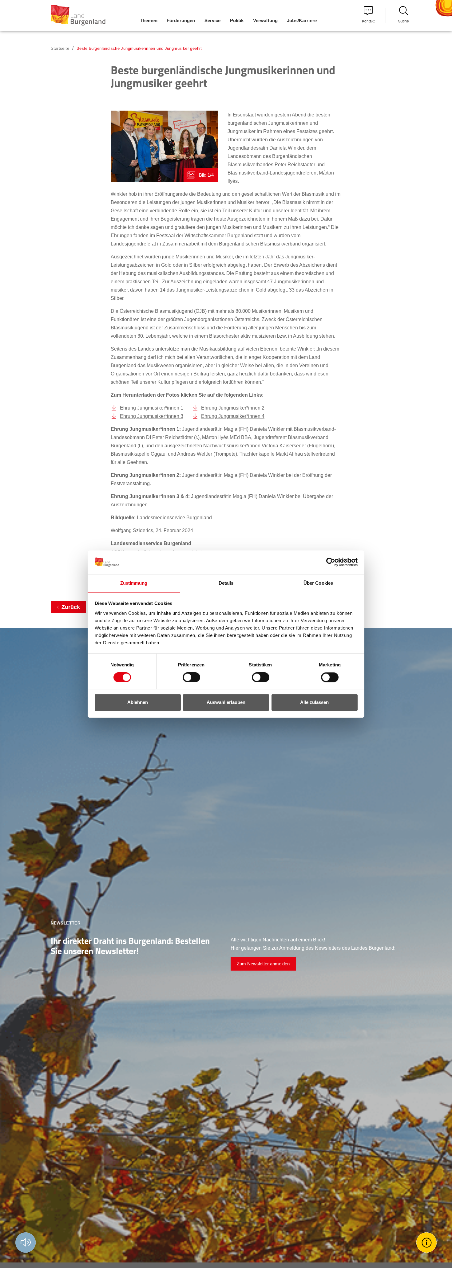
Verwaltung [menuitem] (265, 20)
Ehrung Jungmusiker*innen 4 (232, 416)
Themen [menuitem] (148, 20)
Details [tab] (226, 583)
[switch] (187, 677)
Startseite (60, 48)
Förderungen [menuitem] (181, 20)
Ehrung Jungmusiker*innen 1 (151, 407)
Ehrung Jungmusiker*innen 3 (151, 416)
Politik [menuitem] (237, 20)
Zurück (70, 607)
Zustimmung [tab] (134, 583)
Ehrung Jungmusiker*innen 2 (232, 407)
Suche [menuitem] (403, 20)
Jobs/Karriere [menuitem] (302, 20)
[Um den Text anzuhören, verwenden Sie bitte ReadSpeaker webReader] (25, 1242)
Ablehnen (137, 702)
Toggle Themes (427, 1242)
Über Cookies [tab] (318, 583)
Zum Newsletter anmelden (263, 963)
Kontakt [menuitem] (368, 20)
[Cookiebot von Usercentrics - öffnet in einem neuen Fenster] (331, 562)
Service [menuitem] (212, 20)
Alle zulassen (314, 702)
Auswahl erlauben (226, 702)
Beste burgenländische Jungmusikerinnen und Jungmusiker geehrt (139, 48)
